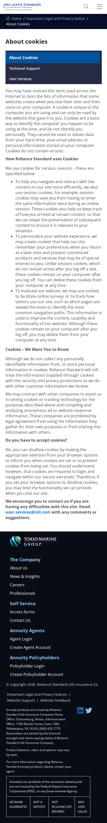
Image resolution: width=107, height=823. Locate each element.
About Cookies (23, 57)
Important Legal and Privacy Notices (37, 694)
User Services (20, 78)
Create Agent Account (30, 647)
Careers (17, 585)
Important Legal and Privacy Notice (56, 18)
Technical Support (24, 68)
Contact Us (20, 620)
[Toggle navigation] (97, 6)
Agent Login (21, 639)
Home (16, 18)
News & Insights (25, 576)
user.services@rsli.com (28, 512)
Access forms (22, 612)
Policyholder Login (27, 666)
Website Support (21, 700)
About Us (18, 568)
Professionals (22, 593)
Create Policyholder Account (36, 674)
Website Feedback (55, 700)
